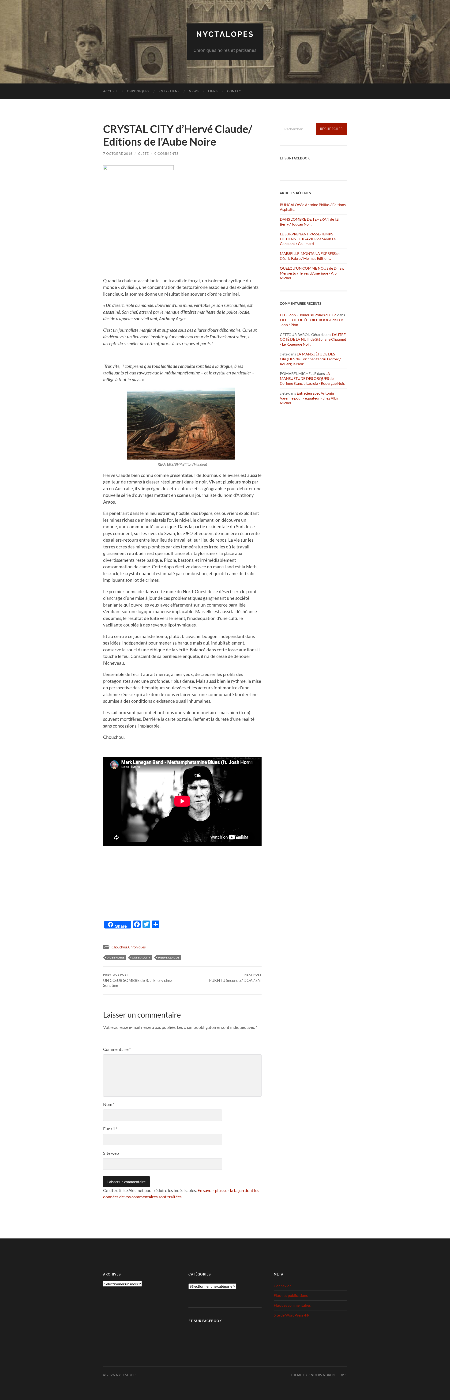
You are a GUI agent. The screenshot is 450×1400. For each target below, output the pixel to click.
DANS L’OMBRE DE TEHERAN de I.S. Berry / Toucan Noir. (309, 221)
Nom (109, 1104)
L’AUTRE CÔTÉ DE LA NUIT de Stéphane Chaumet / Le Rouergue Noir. (313, 339)
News (194, 91)
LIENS (213, 91)
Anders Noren (321, 1375)
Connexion (283, 1285)
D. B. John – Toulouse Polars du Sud (308, 315)
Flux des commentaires (292, 1305)
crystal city (141, 957)
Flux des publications (291, 1295)
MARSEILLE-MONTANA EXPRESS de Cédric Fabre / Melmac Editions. (310, 255)
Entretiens (169, 91)
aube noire (115, 957)
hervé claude (168, 957)
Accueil (110, 91)
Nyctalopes (225, 34)
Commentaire (117, 1049)
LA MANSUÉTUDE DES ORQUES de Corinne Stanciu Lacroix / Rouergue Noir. (310, 359)
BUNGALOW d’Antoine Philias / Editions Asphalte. (313, 207)
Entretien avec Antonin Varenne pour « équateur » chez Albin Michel (309, 398)
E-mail (110, 1128)
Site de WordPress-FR (291, 1315)
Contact (235, 91)
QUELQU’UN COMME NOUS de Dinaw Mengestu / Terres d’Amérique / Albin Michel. (312, 273)
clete (143, 153)
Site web (111, 1153)
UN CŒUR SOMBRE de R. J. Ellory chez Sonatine (137, 980)
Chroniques (138, 91)
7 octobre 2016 (117, 153)
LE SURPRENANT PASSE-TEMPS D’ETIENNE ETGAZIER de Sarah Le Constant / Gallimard (308, 239)
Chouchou (119, 947)
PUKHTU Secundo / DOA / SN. (235, 978)
